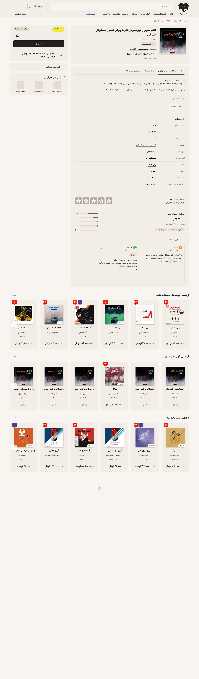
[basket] (22, 6)
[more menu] (77, 58)
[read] (20, 85)
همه (14, 295)
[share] (90, 58)
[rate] (109, 200)
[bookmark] (83, 58)
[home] (183, 9)
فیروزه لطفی (143, 53)
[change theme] (13, 6)
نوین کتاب (147, 58)
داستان (156, 21)
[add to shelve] (57, 85)
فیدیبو (185, 21)
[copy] (16, 55)
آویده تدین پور (132, 53)
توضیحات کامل (179, 98)
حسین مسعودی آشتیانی (139, 49)
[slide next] (14, 324)
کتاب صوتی (177, 21)
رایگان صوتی (166, 21)
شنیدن (39, 43)
